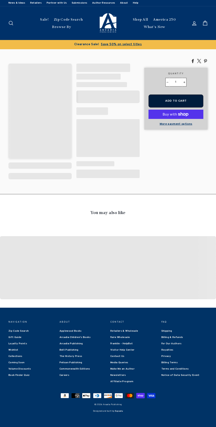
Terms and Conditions (175, 369)
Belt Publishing (68, 350)
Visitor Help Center (122, 350)
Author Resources (103, 3)
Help (135, 3)
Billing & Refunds (172, 337)
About (124, 3)
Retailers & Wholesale (124, 331)
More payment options (176, 124)
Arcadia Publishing (71, 343)
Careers (64, 375)
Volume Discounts (19, 369)
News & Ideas (16, 3)
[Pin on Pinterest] (205, 61)
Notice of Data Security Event (180, 375)
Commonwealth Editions (74, 369)
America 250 (164, 19)
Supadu (119, 411)
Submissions (79, 3)
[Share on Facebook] (193, 61)
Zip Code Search (68, 19)
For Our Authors (171, 343)
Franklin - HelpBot (121, 343)
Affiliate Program (121, 381)
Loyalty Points (17, 343)
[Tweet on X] (199, 61)
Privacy (166, 356)
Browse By (61, 27)
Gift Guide (15, 337)
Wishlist (13, 350)
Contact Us (117, 356)
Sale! (44, 19)
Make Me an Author (122, 369)
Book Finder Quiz (19, 375)
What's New (154, 27)
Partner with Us (57, 3)
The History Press (70, 356)
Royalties (167, 350)
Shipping (166, 331)
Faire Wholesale (120, 337)
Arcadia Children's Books (74, 337)
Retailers (36, 3)
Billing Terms (169, 362)
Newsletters (118, 375)
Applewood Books (70, 331)
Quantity (176, 73)
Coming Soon (16, 362)
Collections (15, 356)
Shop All (140, 19)
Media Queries (119, 362)
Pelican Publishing (70, 362)
